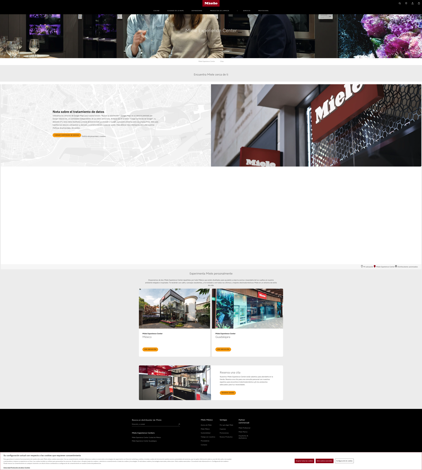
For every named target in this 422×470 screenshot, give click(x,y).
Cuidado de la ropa (175, 10)
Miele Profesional (244, 428)
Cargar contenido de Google (67, 135)
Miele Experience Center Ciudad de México (146, 437)
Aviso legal (7, 467)
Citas (222, 61)
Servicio (246, 10)
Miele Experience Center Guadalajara (144, 441)
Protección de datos (17, 467)
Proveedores (205, 441)
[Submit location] (179, 425)
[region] (211, 461)
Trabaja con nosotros (208, 437)
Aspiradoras (197, 10)
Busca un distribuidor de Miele (147, 420)
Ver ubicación (150, 349)
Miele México (205, 429)
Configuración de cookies (344, 461)
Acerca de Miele (206, 425)
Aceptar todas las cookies (304, 461)
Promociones (224, 433)
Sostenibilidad (205, 433)
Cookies (27, 467)
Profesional (263, 10)
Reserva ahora (228, 393)
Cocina (156, 10)
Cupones (223, 429)
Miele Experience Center (206, 61)
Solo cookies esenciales (324, 461)
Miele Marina (243, 432)
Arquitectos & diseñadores (243, 437)
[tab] (211, 77)
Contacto (204, 445)
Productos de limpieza (219, 10)
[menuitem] (157, 10)
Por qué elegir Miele (226, 425)
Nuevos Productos (226, 437)
